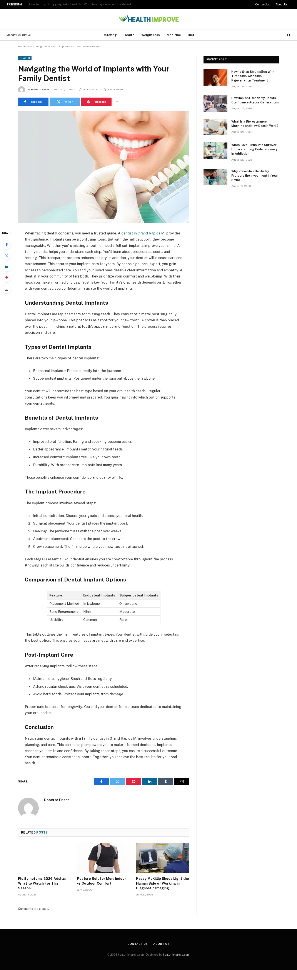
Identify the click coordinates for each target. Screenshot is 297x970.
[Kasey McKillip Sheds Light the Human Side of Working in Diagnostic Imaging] (162, 858)
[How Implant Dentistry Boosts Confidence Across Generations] (215, 103)
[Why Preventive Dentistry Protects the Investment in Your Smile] (215, 177)
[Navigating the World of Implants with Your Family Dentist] (103, 167)
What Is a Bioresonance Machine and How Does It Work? (254, 124)
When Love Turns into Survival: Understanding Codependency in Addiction (254, 149)
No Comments (92, 89)
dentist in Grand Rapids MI (143, 233)
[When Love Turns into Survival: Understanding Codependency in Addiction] (215, 150)
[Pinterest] (6, 278)
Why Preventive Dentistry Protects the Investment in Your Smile (254, 175)
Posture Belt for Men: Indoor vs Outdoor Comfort (101, 881)
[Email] (6, 289)
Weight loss (150, 35)
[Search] (288, 35)
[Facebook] (6, 244)
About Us (281, 4)
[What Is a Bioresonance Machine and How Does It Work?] (215, 127)
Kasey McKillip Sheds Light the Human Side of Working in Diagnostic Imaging (162, 883)
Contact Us (262, 4)
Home (22, 46)
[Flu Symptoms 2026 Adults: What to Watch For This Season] (44, 858)
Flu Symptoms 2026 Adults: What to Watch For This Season (42, 883)
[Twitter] (6, 255)
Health (129, 35)
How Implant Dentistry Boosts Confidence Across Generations (72, 4)
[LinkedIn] (6, 266)
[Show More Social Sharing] (117, 102)
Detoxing (110, 35)
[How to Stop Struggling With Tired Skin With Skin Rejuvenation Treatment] (215, 77)
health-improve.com (176, 954)
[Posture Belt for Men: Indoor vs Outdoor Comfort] (103, 858)
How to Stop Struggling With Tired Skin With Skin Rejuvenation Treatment (253, 76)
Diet (191, 35)
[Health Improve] (148, 19)
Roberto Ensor (40, 89)
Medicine (174, 35)
